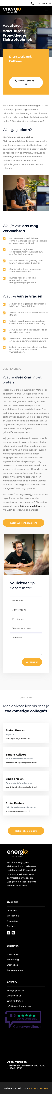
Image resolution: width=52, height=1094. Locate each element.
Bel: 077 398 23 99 (26, 82)
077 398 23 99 (44, 3)
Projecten (12, 921)
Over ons (12, 901)
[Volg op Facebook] (8, 932)
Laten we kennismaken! (23, 522)
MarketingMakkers (38, 1088)
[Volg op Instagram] (13, 932)
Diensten (13, 945)
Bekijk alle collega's (26, 830)
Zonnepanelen (15, 970)
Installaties (13, 954)
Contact (11, 926)
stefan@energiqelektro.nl (18, 738)
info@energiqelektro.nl (30, 506)
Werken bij (13, 915)
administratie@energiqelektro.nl (21, 763)
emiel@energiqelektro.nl (18, 811)
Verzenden (32, 662)
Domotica (12, 964)
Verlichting (13, 959)
